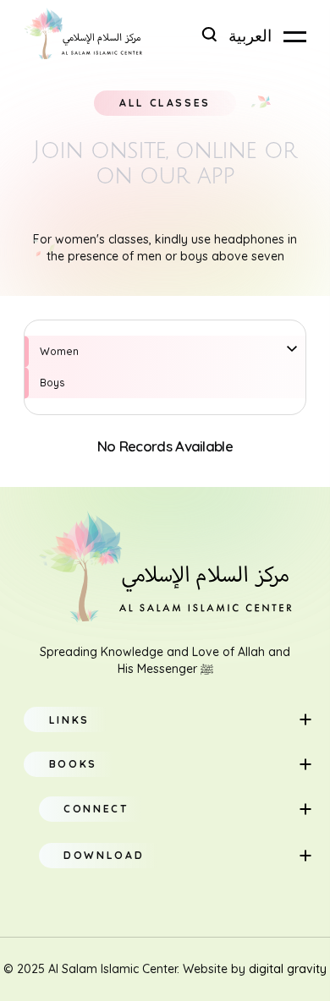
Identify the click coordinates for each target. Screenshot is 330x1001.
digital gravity (288, 968)
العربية (250, 36)
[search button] (209, 34)
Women (59, 351)
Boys (52, 382)
